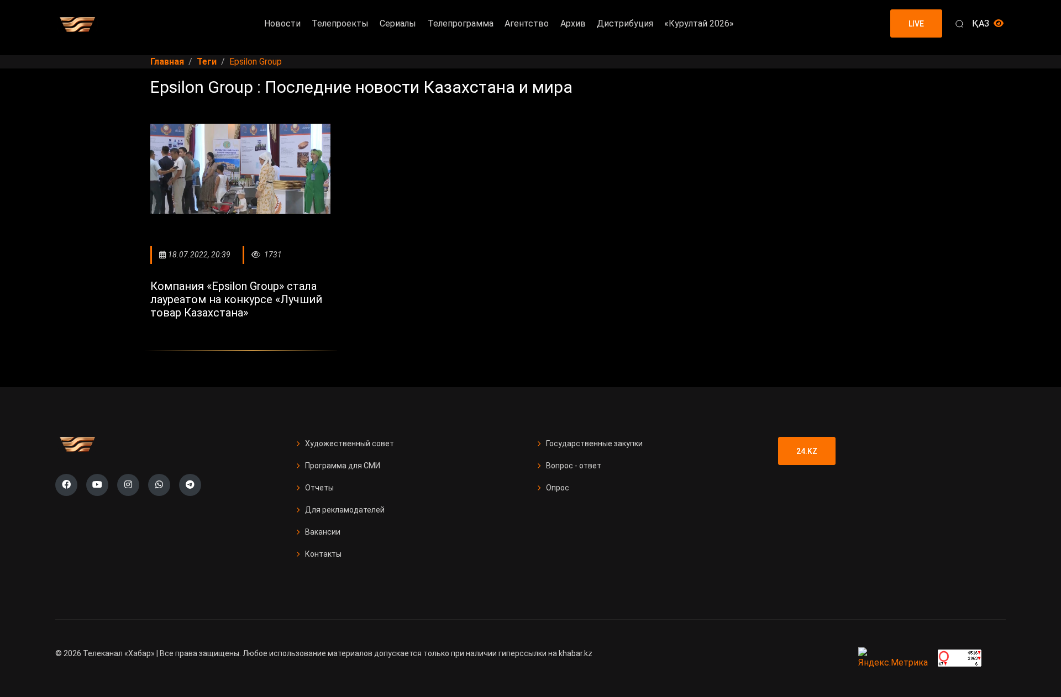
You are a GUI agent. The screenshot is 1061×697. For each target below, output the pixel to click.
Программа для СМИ (342, 465)
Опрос (557, 487)
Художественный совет (349, 443)
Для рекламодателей (345, 509)
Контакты (323, 554)
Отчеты (319, 487)
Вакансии (322, 531)
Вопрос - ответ (573, 465)
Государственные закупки (594, 443)
